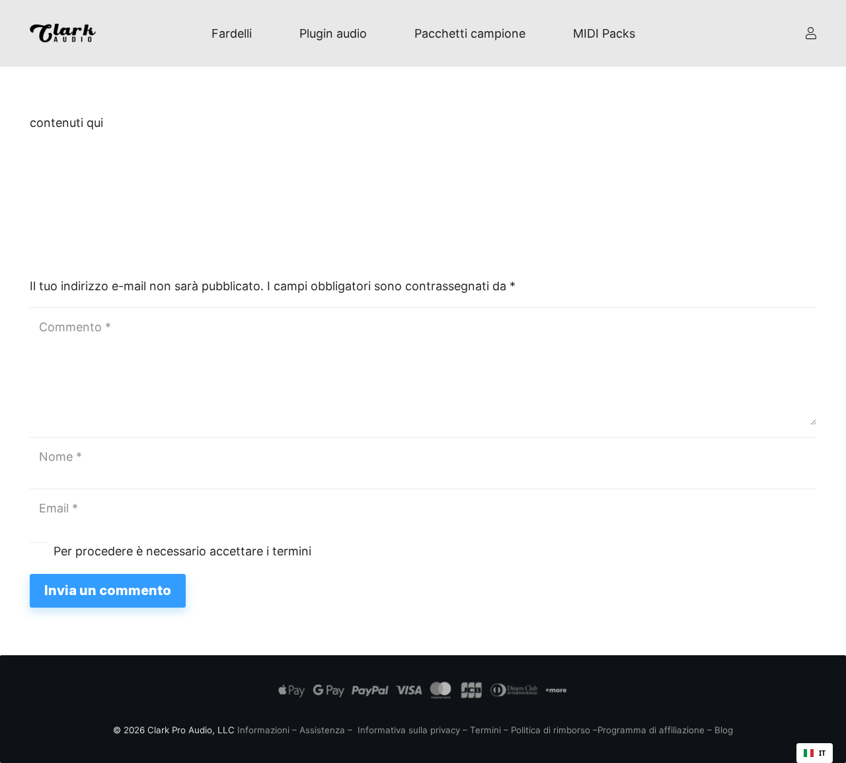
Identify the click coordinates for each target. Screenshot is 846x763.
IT (822, 753)
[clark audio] (63, 33)
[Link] (811, 33)
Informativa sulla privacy (409, 730)
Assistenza (322, 730)
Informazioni (263, 730)
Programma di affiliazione (651, 730)
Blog (723, 730)
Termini (485, 730)
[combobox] (814, 753)
